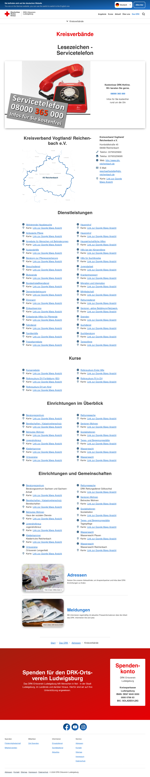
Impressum (80, 756)
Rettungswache (88, 415)
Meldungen (78, 610)
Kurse (110, 14)
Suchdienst (85, 324)
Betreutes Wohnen (35, 431)
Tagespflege (86, 341)
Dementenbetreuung (36, 291)
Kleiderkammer (33, 448)
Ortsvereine (32, 456)
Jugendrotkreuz (33, 440)
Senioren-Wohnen (89, 423)
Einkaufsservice (33, 308)
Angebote (102, 14)
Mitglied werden (11, 747)
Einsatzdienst (57, 743)
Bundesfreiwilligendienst (37, 283)
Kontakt (79, 747)
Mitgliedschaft (87, 291)
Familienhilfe (32, 333)
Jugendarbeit (86, 266)
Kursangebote (33, 370)
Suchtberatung (87, 333)
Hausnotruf (85, 224)
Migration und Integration (92, 283)
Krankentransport (89, 274)
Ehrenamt (31, 299)
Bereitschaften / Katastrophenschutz (44, 423)
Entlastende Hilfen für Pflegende (41, 316)
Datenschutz (80, 761)
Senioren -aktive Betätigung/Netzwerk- (99, 308)
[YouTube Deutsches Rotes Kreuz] (75, 726)
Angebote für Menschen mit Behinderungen (47, 241)
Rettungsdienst (87, 299)
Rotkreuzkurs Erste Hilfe (92, 370)
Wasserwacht (87, 448)
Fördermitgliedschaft (13, 743)
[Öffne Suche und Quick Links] (143, 14)
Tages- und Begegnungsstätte (95, 440)
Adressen (77, 575)
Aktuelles (55, 752)
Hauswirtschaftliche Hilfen (93, 241)
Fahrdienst (31, 324)
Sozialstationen (87, 431)
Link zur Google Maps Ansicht (111, 180)
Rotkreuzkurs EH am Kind (38, 386)
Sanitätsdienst (57, 747)
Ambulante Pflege (34, 232)
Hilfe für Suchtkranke (90, 258)
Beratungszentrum (35, 415)
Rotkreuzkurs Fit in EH (91, 378)
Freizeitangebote (34, 341)
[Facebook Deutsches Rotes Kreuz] (66, 726)
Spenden (84, 316)
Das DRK (136, 14)
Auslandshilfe (32, 249)
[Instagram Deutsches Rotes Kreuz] (83, 726)
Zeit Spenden (33, 743)
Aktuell (118, 14)
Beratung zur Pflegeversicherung (42, 258)
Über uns (126, 14)
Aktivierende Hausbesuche (39, 224)
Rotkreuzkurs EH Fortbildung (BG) (43, 378)
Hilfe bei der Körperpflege (92, 249)
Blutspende (31, 274)
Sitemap (79, 752)
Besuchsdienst (33, 266)
